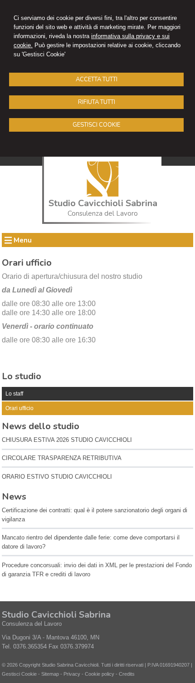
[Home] (103, 194)
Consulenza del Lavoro (103, 213)
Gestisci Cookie (19, 674)
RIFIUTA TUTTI (96, 102)
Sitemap (50, 674)
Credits (127, 674)
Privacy (71, 674)
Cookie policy (99, 674)
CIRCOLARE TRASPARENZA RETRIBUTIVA (62, 458)
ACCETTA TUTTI (96, 79)
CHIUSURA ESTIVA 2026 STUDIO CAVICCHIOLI (67, 439)
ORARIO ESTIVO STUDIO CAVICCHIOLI (57, 476)
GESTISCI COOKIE (96, 125)
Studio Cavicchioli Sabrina (103, 203)
